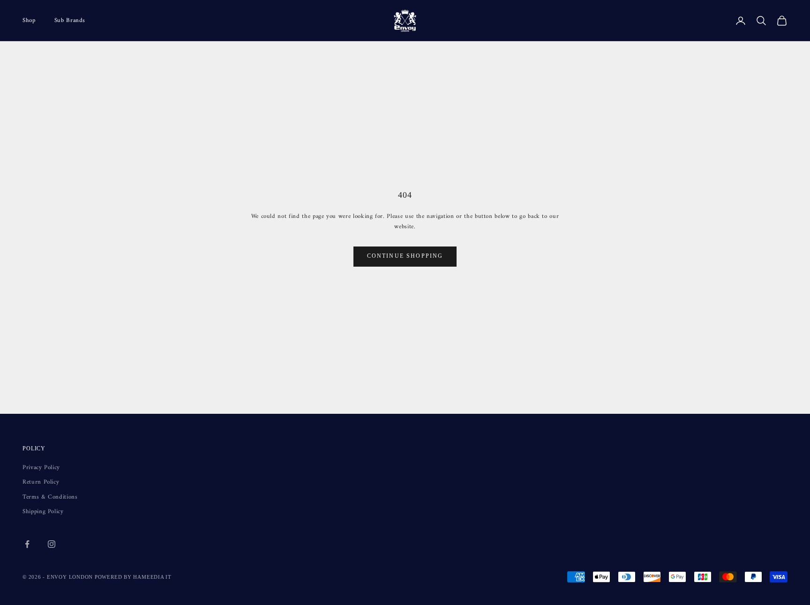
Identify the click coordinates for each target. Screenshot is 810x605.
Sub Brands (70, 20)
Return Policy (40, 482)
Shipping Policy (43, 511)
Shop (29, 20)
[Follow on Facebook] (27, 544)
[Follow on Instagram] (51, 544)
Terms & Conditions (50, 497)
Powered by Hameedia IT (133, 577)
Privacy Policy (41, 467)
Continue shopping (405, 256)
